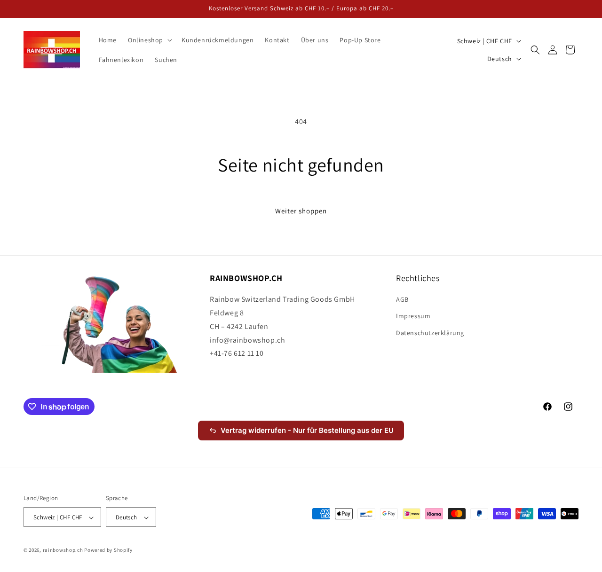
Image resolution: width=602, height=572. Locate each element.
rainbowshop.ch (63, 550)
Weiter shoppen (301, 210)
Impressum (413, 316)
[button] (149, 40)
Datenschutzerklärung (430, 333)
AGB (402, 300)
